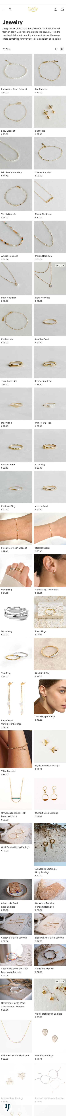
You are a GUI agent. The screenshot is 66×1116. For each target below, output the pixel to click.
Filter (8, 49)
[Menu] (3, 9)
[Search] (10, 9)
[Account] (55, 9)
